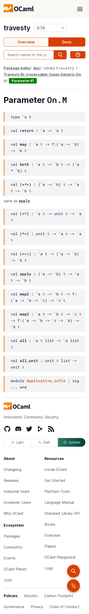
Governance (14, 606)
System (74, 442)
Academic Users (17, 502)
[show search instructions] (77, 54)
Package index (17, 68)
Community (13, 547)
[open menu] (80, 9)
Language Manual (59, 502)
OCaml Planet (15, 569)
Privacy (37, 606)
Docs (66, 42)
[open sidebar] (73, 585)
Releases (11, 480)
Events (10, 558)
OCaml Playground (60, 557)
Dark (46, 442)
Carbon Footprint (58, 595)
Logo (48, 568)
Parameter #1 (23, 81)
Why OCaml (13, 513)
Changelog (12, 469)
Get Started (54, 480)
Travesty (12, 74)
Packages (12, 536)
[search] (73, 571)
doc (36, 68)
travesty (17, 28)
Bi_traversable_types (40, 74)
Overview (26, 42)
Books (49, 524)
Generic (67, 74)
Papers (50, 546)
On (78, 74)
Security (31, 595)
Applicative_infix (46, 380)
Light (20, 442)
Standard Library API (62, 513)
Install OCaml (55, 469)
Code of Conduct (64, 606)
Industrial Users (17, 491)
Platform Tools (57, 491)
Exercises (52, 535)
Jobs (8, 580)
